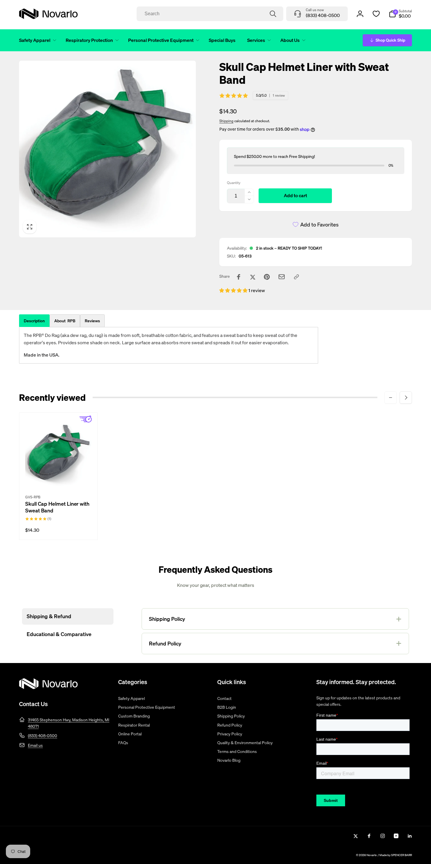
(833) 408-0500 (42, 735)
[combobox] (210, 13)
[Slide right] (406, 397)
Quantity (233, 183)
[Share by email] (281, 276)
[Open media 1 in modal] (107, 149)
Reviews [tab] (92, 320)
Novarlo (371, 855)
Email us (35, 745)
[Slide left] (390, 397)
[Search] (273, 14)
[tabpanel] (168, 345)
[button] (36, 40)
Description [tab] (34, 320)
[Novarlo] (48, 687)
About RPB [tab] (64, 320)
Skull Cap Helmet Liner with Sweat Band (57, 507)
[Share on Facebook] (239, 277)
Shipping (226, 121)
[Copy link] (296, 277)
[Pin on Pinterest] (267, 277)
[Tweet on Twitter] (253, 277)
